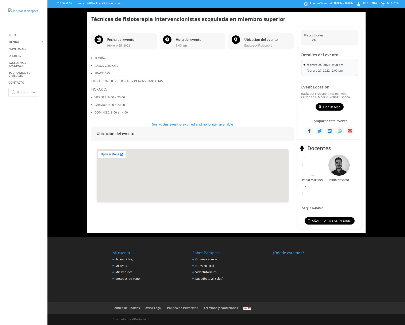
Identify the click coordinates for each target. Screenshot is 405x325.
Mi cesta (121, 266)
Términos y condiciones (221, 308)
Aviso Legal (153, 308)
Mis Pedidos (123, 272)
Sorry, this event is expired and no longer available (192, 124)
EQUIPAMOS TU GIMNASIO (19, 74)
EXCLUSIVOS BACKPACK (17, 64)
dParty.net (140, 319)
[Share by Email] (350, 131)
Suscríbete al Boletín (209, 279)
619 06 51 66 (64, 3)
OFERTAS (14, 56)
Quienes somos (206, 259)
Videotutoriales (206, 272)
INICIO (13, 35)
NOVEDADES (17, 49)
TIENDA (13, 42)
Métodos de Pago (127, 279)
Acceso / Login (125, 259)
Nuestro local (204, 266)
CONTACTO (16, 82)
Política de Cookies (126, 308)
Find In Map (331, 107)
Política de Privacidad (182, 308)
